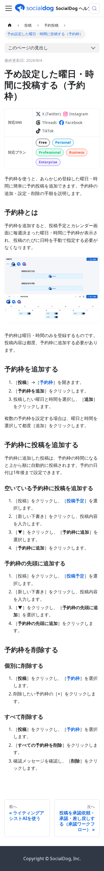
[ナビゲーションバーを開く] (8, 8)
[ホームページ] (9, 25)
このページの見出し (28, 48)
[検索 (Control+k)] (94, 8)
